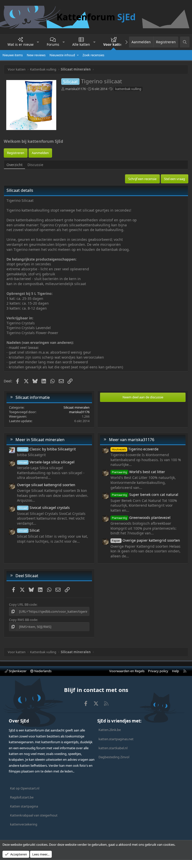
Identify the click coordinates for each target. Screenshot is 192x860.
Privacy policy (158, 671)
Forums (53, 44)
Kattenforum (96, 17)
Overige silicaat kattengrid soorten (46, 484)
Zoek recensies (93, 55)
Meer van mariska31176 (131, 439)
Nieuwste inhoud (62, 55)
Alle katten (81, 44)
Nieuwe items (12, 55)
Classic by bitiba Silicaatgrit (47, 449)
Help (175, 671)
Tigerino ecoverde (135, 449)
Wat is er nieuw (21, 44)
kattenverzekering (23, 824)
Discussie (35, 164)
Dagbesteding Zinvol (113, 757)
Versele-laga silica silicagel (46, 462)
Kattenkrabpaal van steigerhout (34, 815)
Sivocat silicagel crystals (44, 507)
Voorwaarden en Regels (126, 671)
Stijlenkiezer (17, 671)
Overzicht (14, 164)
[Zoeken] (185, 42)
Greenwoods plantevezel (141, 517)
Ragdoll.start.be (22, 797)
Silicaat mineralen (77, 407)
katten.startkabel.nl (113, 748)
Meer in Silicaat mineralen (40, 439)
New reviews (36, 55)
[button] (38, 42)
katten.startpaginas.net (116, 739)
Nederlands (43, 671)
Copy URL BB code (22, 604)
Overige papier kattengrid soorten (146, 540)
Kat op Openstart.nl (24, 788)
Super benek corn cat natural (145, 494)
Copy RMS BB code (23, 619)
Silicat (29, 530)
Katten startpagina (24, 806)
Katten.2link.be (109, 729)
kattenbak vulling (128, 89)
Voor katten (113, 44)
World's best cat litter (138, 471)
